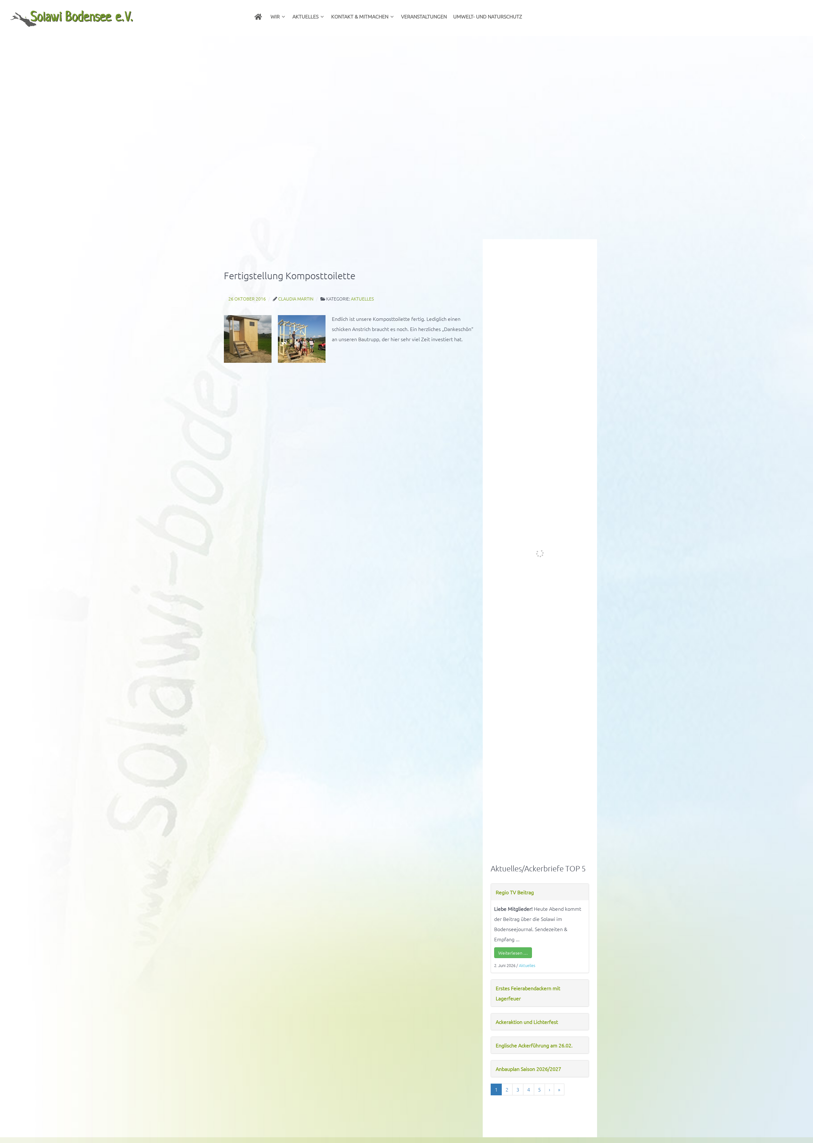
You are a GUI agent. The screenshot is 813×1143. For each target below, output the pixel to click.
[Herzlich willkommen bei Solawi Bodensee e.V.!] (259, 16)
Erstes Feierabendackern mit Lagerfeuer (528, 993)
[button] (10, 137)
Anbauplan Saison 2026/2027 (528, 1068)
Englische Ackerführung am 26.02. (534, 1045)
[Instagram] (532, 16)
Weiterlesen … (513, 953)
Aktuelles (527, 965)
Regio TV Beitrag (515, 892)
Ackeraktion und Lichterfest (527, 1021)
